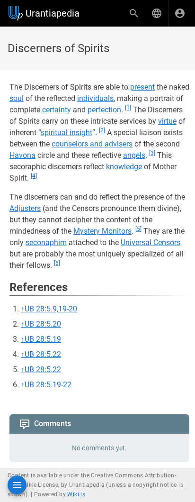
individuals (95, 98)
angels (134, 155)
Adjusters (25, 208)
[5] (138, 229)
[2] (102, 130)
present (142, 86)
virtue (167, 121)
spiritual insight (66, 132)
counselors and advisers (92, 143)
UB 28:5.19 (43, 339)
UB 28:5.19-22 (48, 384)
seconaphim (46, 242)
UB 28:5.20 (43, 324)
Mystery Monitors (102, 231)
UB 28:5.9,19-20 (51, 308)
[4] (34, 176)
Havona (22, 155)
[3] (152, 153)
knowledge (124, 166)
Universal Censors (150, 242)
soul (16, 98)
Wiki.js (76, 494)
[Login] (179, 13)
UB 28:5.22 (43, 354)
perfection (104, 109)
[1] (128, 107)
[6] (57, 263)
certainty (56, 109)
